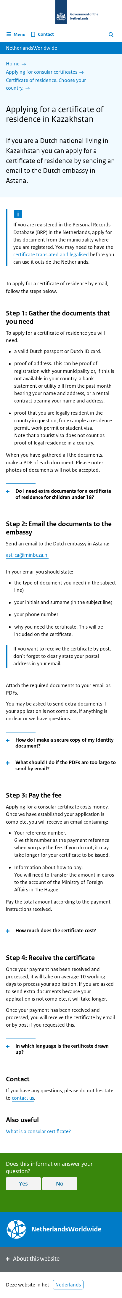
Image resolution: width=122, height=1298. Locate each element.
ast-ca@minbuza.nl (27, 555)
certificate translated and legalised (51, 254)
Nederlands (68, 1284)
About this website (36, 1258)
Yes (23, 1183)
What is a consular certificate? (38, 1131)
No (59, 1183)
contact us (23, 1098)
